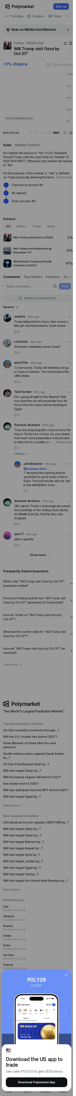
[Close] (66, 975)
